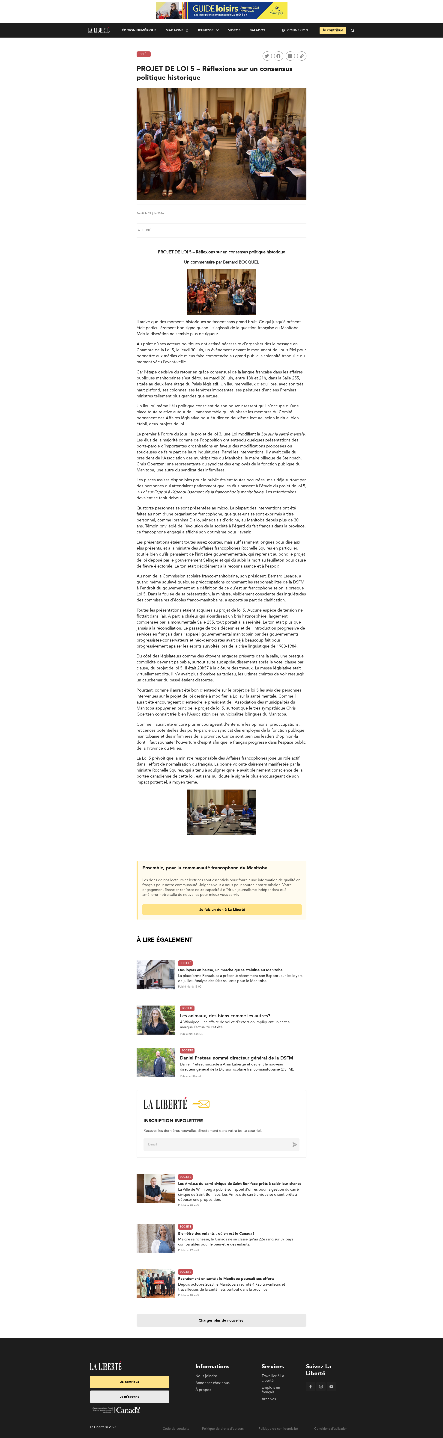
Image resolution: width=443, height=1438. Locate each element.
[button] (267, 56)
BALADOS (257, 30)
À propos (203, 1390)
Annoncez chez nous (212, 1383)
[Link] (301, 56)
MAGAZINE (174, 30)
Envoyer (291, 1144)
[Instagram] (321, 1390)
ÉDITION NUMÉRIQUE (139, 30)
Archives (269, 1399)
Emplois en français (271, 1390)
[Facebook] (310, 1390)
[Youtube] (331, 1390)
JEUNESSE (205, 30)
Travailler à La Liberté (273, 1378)
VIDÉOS (234, 30)
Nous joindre (206, 1376)
